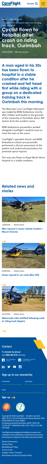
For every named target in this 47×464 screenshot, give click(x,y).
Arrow (5, 242)
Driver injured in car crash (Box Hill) (20, 275)
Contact (7, 346)
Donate (30, 4)
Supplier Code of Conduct (12, 453)
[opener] (43, 4)
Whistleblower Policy (10, 447)
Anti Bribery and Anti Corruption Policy (17, 455)
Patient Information (9, 442)
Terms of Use (7, 450)
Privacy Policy (7, 444)
